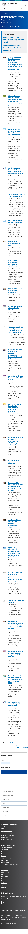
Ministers (3, 829)
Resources (5, 811)
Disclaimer (4, 854)
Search (23, 9)
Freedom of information (8, 835)
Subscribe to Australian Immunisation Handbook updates (12, 48)
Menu (6, 9)
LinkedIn (3, 881)
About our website (6, 847)
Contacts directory (6, 839)
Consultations (5, 876)
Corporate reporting (7, 831)
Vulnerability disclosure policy (9, 864)
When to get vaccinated (8, 779)
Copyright (4, 851)
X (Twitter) (4, 883)
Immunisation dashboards (9, 795)
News (4, 803)
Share (18, 26)
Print (11, 26)
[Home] (14, 4)
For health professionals (8, 791)
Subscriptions (5, 862)
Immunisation (6, 13)
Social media (5, 860)
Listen (5, 26)
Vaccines (5, 783)
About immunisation (7, 776)
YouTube (3, 885)
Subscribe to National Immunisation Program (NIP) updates (13, 39)
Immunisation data (7, 799)
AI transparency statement (8, 833)
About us (3, 827)
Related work (6, 807)
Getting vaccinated (7, 787)
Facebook (4, 879)
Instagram (4, 887)
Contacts (5, 815)
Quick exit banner (6, 858)
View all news (22, 748)
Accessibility (4, 849)
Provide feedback (8, 902)
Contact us (4, 837)
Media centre (5, 872)
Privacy (3, 856)
